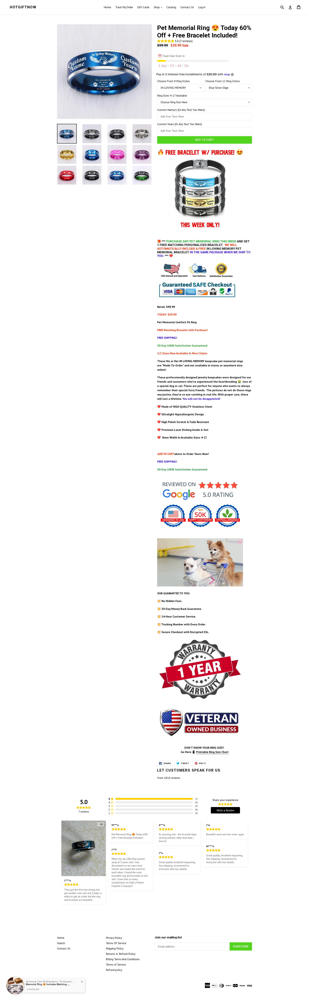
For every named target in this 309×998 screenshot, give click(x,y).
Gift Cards (143, 7)
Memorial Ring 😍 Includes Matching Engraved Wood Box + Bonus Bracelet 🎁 (48, 984)
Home (107, 7)
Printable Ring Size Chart (212, 752)
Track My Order (124, 7)
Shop (157, 7)
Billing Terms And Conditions (123, 959)
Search (61, 943)
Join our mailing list (168, 937)
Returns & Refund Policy (120, 954)
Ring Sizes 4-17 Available (172, 95)
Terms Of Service (116, 943)
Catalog (171, 7)
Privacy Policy (114, 937)
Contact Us (187, 7)
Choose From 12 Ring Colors (222, 81)
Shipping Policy (114, 948)
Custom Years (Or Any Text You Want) (179, 124)
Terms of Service (116, 964)
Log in (201, 7)
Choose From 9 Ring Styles (173, 81)
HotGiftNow (23, 7)
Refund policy (114, 970)
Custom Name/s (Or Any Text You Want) (181, 110)
